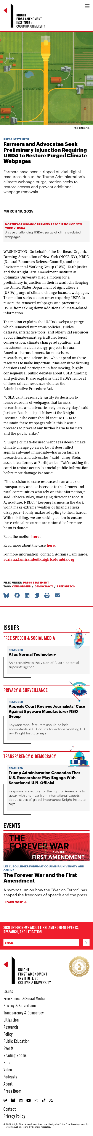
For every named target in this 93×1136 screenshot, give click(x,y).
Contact (9, 1109)
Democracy (44, 586)
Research (10, 1027)
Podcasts (10, 1076)
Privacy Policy (14, 1116)
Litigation (11, 1019)
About (8, 1083)
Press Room (12, 1091)
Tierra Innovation (12, 1126)
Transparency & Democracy (29, 756)
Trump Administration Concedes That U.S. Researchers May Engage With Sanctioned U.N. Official (44, 777)
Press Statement (16, 139)
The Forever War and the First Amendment (40, 878)
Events (8, 1048)
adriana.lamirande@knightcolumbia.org (38, 559)
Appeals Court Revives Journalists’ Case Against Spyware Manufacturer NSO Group (47, 711)
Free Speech (66, 586)
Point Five (64, 1124)
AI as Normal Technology (32, 654)
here (35, 536)
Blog (6, 1062)
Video (7, 1069)
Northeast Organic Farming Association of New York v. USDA (43, 226)
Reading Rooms (15, 1055)
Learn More (14, 902)
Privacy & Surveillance (25, 689)
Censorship (21, 586)
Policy (8, 1034)
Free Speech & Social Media (29, 637)
